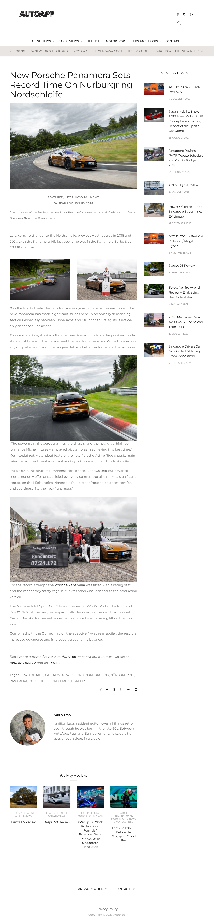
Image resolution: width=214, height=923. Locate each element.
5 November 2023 (180, 253)
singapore (77, 681)
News (94, 197)
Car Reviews (69, 41)
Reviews (27, 816)
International (77, 197)
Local (96, 813)
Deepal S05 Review (56, 822)
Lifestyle (94, 41)
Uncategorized (123, 821)
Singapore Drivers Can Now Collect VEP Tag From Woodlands (185, 351)
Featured (55, 197)
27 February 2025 (180, 272)
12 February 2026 (179, 172)
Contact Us (174, 41)
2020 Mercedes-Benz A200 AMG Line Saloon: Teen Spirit (186, 322)
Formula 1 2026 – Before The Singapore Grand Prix (124, 834)
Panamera (18, 681)
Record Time (56, 681)
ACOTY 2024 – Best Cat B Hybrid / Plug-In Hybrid (186, 241)
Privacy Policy (92, 889)
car (48, 675)
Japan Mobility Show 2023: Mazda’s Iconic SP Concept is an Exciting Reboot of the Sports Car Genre (186, 121)
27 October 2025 (179, 192)
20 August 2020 (178, 334)
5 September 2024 (180, 363)
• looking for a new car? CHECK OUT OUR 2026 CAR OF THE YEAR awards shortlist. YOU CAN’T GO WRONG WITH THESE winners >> (107, 51)
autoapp (35, 675)
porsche (36, 681)
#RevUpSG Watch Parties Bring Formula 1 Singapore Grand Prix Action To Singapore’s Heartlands (90, 834)
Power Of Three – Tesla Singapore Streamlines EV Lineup (186, 211)
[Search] (179, 22)
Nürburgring (122, 675)
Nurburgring (97, 675)
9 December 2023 (179, 99)
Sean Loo (65, 203)
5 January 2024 (179, 304)
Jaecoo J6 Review (182, 266)
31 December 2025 (180, 223)
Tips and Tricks (145, 41)
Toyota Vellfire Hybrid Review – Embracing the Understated (184, 292)
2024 (23, 675)
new (57, 675)
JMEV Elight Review (183, 185)
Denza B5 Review (23, 822)
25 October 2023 (179, 138)
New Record (73, 675)
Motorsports (117, 41)
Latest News (41, 41)
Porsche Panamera (70, 585)
